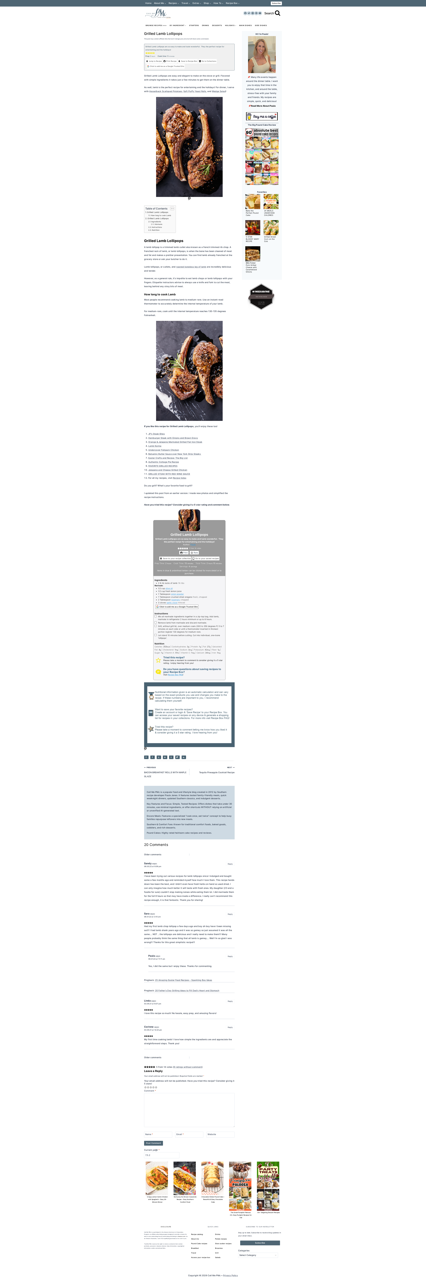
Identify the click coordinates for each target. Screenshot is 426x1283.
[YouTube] (260, 13)
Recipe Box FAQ (175, 675)
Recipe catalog (197, 1234)
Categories (244, 1250)
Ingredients (156, 222)
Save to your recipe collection (177, 558)
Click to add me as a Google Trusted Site (167, 66)
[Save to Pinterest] (146, 757)
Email (180, 1134)
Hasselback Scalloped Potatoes (165, 91)
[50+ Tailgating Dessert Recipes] (268, 1186)
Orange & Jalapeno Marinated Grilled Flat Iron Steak (175, 442)
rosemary (175, 600)
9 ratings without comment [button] (188, 1067)
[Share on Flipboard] (177, 757)
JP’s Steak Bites (156, 434)
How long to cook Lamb (161, 215)
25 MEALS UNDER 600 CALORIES (269, 213)
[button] (146, 53)
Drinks (205, 25)
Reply (230, 864)
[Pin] (189, 199)
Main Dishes (245, 25)
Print (185, 552)
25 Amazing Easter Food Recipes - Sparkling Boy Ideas (183, 980)
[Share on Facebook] (152, 757)
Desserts (217, 25)
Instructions (157, 227)
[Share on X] (159, 757)
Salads (217, 1257)
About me (195, 1239)
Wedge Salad (219, 91)
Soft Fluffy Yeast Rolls (194, 91)
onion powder (177, 594)
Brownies (219, 1248)
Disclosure (166, 1227)
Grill (217, 1253)
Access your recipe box (200, 1257)
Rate (196, 552)
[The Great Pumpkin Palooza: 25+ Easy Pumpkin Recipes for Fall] (240, 1186)
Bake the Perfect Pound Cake (252, 213)
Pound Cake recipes (199, 1243)
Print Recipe (171, 61)
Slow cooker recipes (223, 1243)
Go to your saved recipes (207, 558)
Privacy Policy (230, 1275)
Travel (193, 1253)
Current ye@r (152, 1150)
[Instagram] (252, 13)
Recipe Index (179, 478)
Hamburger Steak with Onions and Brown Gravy (173, 438)
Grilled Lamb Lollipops (157, 212)
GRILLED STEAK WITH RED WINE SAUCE (169, 474)
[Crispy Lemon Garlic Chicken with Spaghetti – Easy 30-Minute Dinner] (157, 1178)
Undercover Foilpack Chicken (163, 450)
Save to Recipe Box (189, 61)
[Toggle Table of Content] (171, 208)
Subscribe (276, 3)
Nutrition (155, 230)
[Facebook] (245, 13)
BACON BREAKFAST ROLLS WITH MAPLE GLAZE (165, 772)
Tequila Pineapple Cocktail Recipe (217, 770)
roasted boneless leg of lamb (191, 267)
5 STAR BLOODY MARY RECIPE (252, 239)
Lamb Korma (154, 446)
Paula (193, 544)
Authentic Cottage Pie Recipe (163, 462)
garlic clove (172, 602)
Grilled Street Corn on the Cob (270, 239)
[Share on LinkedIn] (184, 757)
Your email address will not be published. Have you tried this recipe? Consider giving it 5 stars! (189, 1082)
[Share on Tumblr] (171, 757)
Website (212, 1134)
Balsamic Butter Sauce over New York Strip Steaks (174, 454)
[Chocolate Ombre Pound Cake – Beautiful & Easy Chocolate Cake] (212, 1178)
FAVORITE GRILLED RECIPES (162, 466)
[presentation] (252, 201)
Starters (194, 25)
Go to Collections (209, 61)
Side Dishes (261, 25)
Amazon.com (181, 1236)
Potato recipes (221, 1239)
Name (149, 1134)
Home (148, 3)
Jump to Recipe (155, 61)
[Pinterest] (256, 13)
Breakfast (195, 1248)
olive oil (169, 588)
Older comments (152, 854)
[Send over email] (165, 757)
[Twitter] (249, 13)
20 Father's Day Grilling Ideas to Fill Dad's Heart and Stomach (187, 990)
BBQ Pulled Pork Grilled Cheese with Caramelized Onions (251, 267)
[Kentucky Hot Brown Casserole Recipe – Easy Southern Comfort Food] (185, 1178)
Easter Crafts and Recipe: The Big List (168, 458)
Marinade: (159, 224)
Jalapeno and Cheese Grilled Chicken (167, 470)
